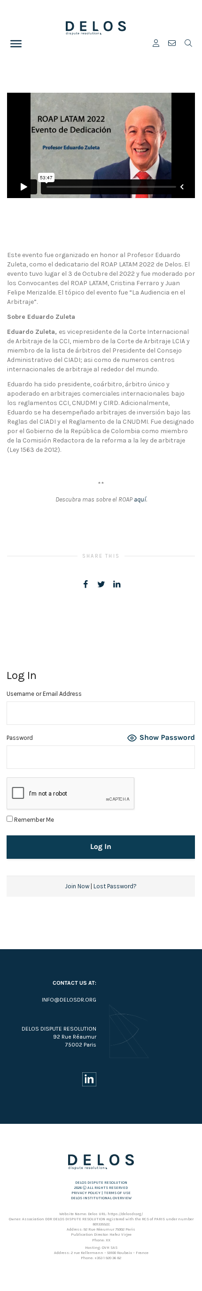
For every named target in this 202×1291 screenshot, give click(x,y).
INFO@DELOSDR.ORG (69, 999)
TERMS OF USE (117, 1193)
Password (20, 737)
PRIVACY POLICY (86, 1193)
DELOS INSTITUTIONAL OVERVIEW (101, 1198)
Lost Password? (115, 886)
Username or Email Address (44, 693)
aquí (140, 499)
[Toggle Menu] (16, 43)
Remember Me (33, 819)
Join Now (77, 886)
